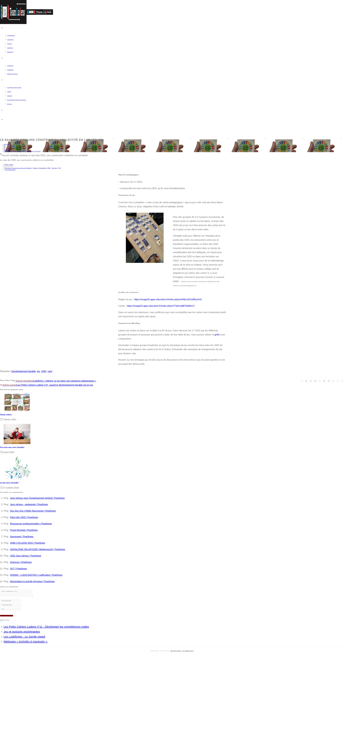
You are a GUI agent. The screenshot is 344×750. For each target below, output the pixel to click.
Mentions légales (175, 651)
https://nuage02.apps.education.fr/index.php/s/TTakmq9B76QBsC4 (160, 306)
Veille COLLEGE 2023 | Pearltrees (27, 543)
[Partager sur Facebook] (306, 381)
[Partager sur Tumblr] (333, 381)
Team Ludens (9, 164)
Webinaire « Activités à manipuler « (26, 641)
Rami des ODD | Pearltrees (24, 517)
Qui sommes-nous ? (188, 651)
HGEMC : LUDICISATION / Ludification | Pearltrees (36, 575)
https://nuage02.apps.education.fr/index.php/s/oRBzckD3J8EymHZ (168, 299)
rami (50, 371)
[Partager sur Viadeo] (338, 381)
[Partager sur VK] (324, 381)
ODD (43, 371)
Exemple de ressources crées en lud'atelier (18, 168)
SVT (59, 168)
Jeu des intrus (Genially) (9, 483)
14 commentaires (10, 169)
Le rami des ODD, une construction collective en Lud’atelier (22, 151)
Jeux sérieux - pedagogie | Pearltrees (29, 504)
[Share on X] (302, 381)
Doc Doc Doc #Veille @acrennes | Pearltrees (33, 511)
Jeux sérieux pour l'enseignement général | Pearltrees (37, 498)
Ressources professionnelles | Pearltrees (31, 523)
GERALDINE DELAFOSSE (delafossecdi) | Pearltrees (37, 549)
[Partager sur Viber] (320, 381)
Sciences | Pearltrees (21, 562)
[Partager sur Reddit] (329, 381)
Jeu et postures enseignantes (22, 631)
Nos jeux (54, 168)
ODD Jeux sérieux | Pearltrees (25, 555)
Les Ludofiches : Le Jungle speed (24, 636)
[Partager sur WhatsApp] (342, 381)
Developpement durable (23, 371)
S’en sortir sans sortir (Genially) (12, 447)
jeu (38, 371)
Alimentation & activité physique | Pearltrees (32, 581)
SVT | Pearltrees (18, 568)
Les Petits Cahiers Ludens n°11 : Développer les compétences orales (46, 626)
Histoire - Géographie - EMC (41, 168)
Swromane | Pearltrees (21, 536)
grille (217, 334)
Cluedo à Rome (6, 414)
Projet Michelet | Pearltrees (24, 530)
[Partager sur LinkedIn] (315, 381)
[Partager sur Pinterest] (311, 381)
